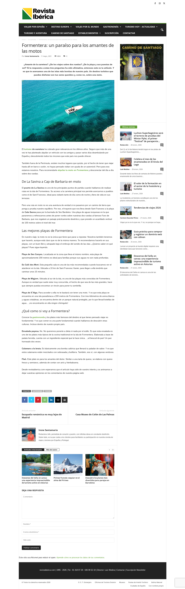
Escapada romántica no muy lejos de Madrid (42, 416)
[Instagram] (159, 3)
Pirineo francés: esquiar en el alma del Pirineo (67, 479)
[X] (164, 3)
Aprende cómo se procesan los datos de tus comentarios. (81, 557)
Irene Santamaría (32, 56)
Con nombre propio (156, 586)
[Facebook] (155, 3)
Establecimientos (88, 33)
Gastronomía (111, 26)
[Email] (58, 400)
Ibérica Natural (156, 582)
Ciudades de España (137, 586)
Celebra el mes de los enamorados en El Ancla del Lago (148, 162)
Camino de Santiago (62, 33)
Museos (122, 582)
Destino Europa (60, 26)
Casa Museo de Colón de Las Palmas (95, 414)
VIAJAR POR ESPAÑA (34, 26)
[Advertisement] (68, 382)
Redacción (124, 145)
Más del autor (51, 450)
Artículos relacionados (33, 450)
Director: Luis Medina (106, 570)
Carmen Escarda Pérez (129, 218)
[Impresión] (64, 400)
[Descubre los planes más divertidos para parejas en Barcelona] (99, 465)
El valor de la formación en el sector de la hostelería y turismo (147, 186)
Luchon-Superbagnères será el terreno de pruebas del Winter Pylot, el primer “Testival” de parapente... (148, 137)
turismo (28, 149)
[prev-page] (109, 449)
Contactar (129, 33)
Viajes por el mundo (87, 26)
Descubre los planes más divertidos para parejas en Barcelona (97, 480)
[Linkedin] (51, 400)
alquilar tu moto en (67, 170)
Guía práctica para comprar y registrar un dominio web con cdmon (148, 234)
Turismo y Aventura (35, 33)
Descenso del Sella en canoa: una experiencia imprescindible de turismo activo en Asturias (36, 480)
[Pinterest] (38, 400)
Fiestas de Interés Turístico (138, 582)
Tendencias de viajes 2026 (147, 207)
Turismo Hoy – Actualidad (140, 26)
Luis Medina (125, 169)
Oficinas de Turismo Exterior (105, 582)
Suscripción (112, 33)
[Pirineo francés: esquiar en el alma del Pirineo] (68, 465)
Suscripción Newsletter (135, 570)
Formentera (82, 170)
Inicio (24, 40)
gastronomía (38, 317)
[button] (162, 30)
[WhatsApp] (45, 400)
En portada (32, 40)
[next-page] (112, 449)
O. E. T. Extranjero (84, 582)
